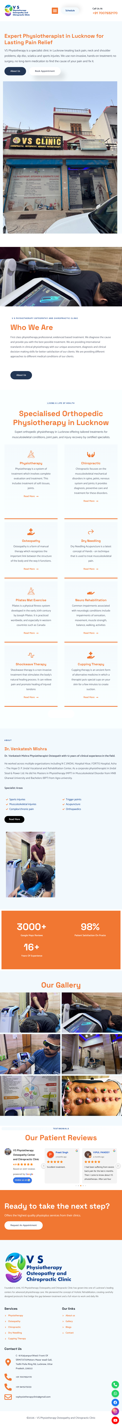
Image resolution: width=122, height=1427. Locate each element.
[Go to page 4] (83, 1185)
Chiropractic (91, 463)
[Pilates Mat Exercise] (31, 591)
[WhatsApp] (115, 1393)
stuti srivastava (101, 1152)
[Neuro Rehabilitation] (91, 591)
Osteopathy (31, 541)
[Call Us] (115, 1384)
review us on (21, 1180)
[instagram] (115, 1411)
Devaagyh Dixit (64, 1152)
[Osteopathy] (31, 531)
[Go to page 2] (78, 1185)
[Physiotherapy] (31, 454)
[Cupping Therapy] (91, 655)
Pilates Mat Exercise (31, 600)
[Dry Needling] (91, 531)
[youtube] (115, 1420)
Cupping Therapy (91, 664)
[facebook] (115, 1402)
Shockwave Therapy (31, 664)
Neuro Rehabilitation (91, 600)
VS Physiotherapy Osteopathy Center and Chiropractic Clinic (26, 1155)
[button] (55, 11)
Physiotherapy (31, 463)
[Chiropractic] (91, 454)
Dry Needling (91, 541)
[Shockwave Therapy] (31, 655)
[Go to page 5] (85, 1185)
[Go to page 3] (81, 1185)
